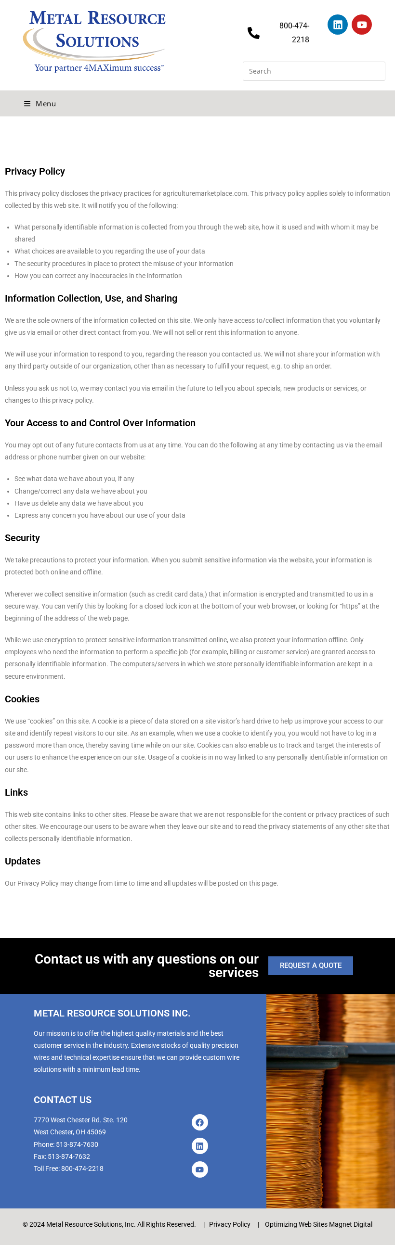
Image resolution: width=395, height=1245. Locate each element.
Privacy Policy (229, 1224)
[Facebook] (200, 1122)
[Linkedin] (338, 24)
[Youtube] (362, 24)
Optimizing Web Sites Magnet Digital (318, 1224)
